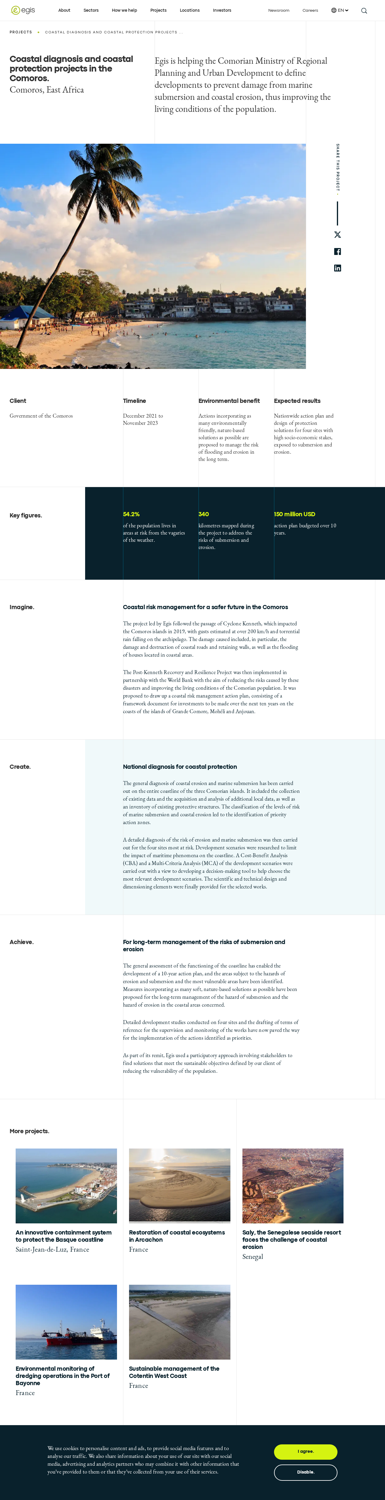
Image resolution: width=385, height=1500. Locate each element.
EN (341, 10)
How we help (124, 10)
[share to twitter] (337, 235)
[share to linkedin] (337, 268)
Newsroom (278, 10)
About (64, 10)
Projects (158, 10)
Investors (222, 10)
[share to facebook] (337, 251)
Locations (190, 10)
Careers (310, 10)
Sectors (91, 10)
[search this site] (363, 10)
